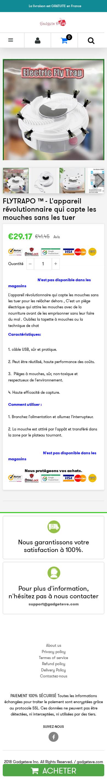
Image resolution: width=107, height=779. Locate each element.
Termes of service (53, 657)
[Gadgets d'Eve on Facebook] (53, 737)
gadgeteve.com (90, 761)
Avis (57, 236)
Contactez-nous (53, 676)
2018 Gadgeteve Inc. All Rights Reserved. (38, 761)
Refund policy (53, 663)
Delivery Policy (53, 670)
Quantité (15, 263)
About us (53, 645)
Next (99, 180)
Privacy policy (54, 651)
